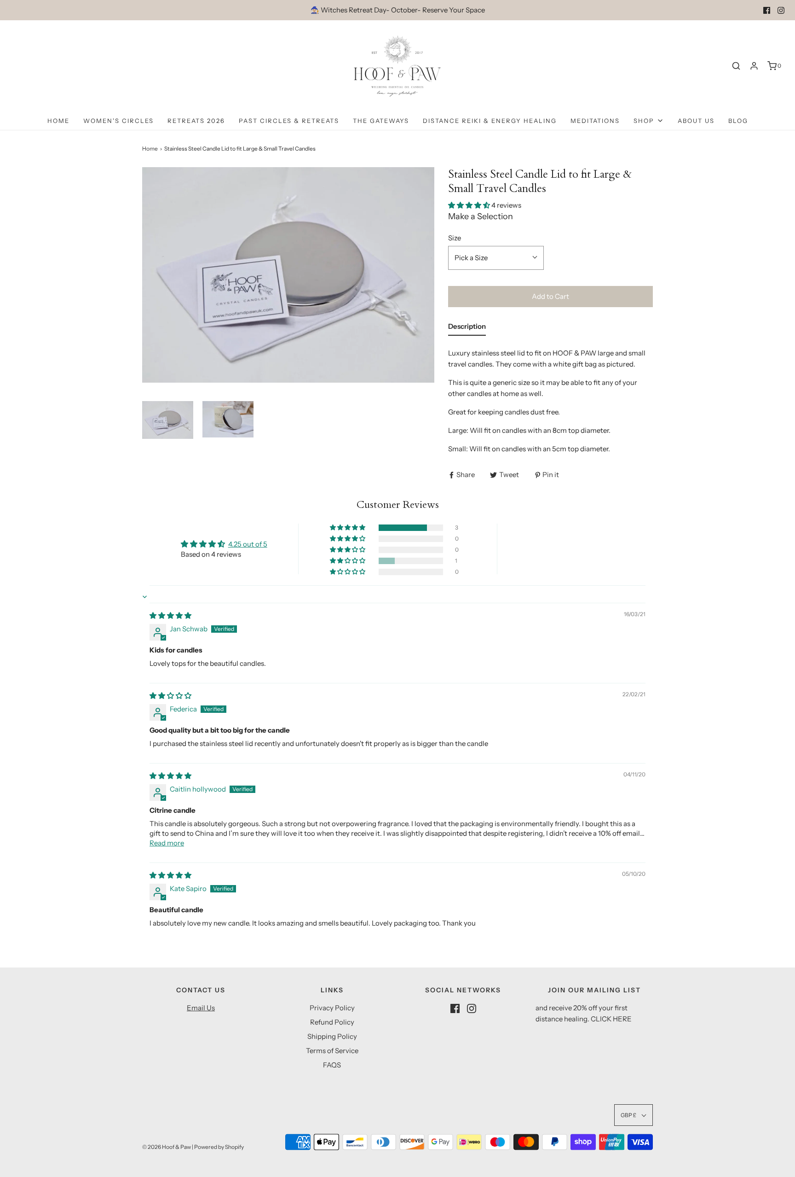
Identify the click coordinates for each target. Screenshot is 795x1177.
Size (454, 237)
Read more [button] (167, 843)
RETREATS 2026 (196, 120)
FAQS (332, 1064)
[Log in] (754, 65)
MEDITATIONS (595, 120)
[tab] (467, 328)
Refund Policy (332, 1022)
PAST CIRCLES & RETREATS (289, 120)
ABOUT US (696, 120)
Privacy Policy (332, 1007)
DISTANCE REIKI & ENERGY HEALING (490, 120)
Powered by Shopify (219, 1146)
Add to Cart (550, 296)
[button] (167, 420)
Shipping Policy (332, 1036)
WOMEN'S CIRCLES (118, 120)
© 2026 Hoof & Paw (166, 1146)
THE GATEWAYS (381, 120)
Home (58, 120)
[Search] (736, 65)
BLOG (738, 120)
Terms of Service (332, 1050)
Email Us (201, 1007)
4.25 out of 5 (247, 544)
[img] (170, 615)
